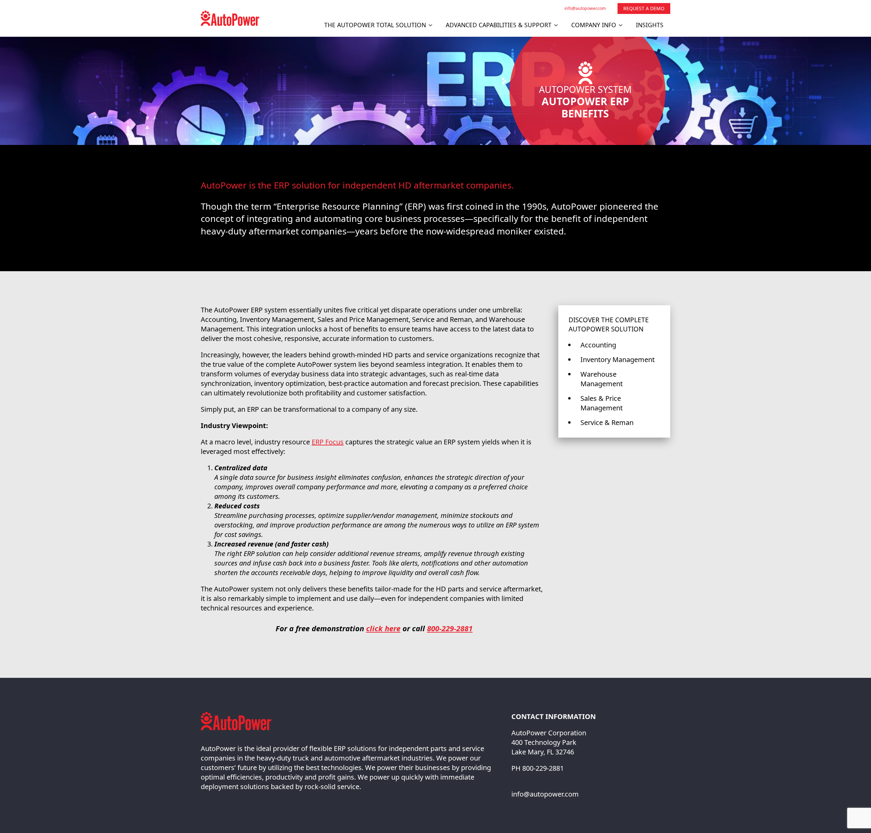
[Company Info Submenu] (622, 25)
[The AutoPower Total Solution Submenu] (432, 25)
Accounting (598, 344)
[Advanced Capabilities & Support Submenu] (558, 25)
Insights (649, 25)
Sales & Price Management (601, 403)
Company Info (593, 25)
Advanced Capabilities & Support (499, 25)
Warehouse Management (601, 379)
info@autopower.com (585, 8)
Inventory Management (617, 359)
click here (383, 628)
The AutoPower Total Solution (375, 25)
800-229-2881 (450, 628)
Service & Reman (607, 422)
